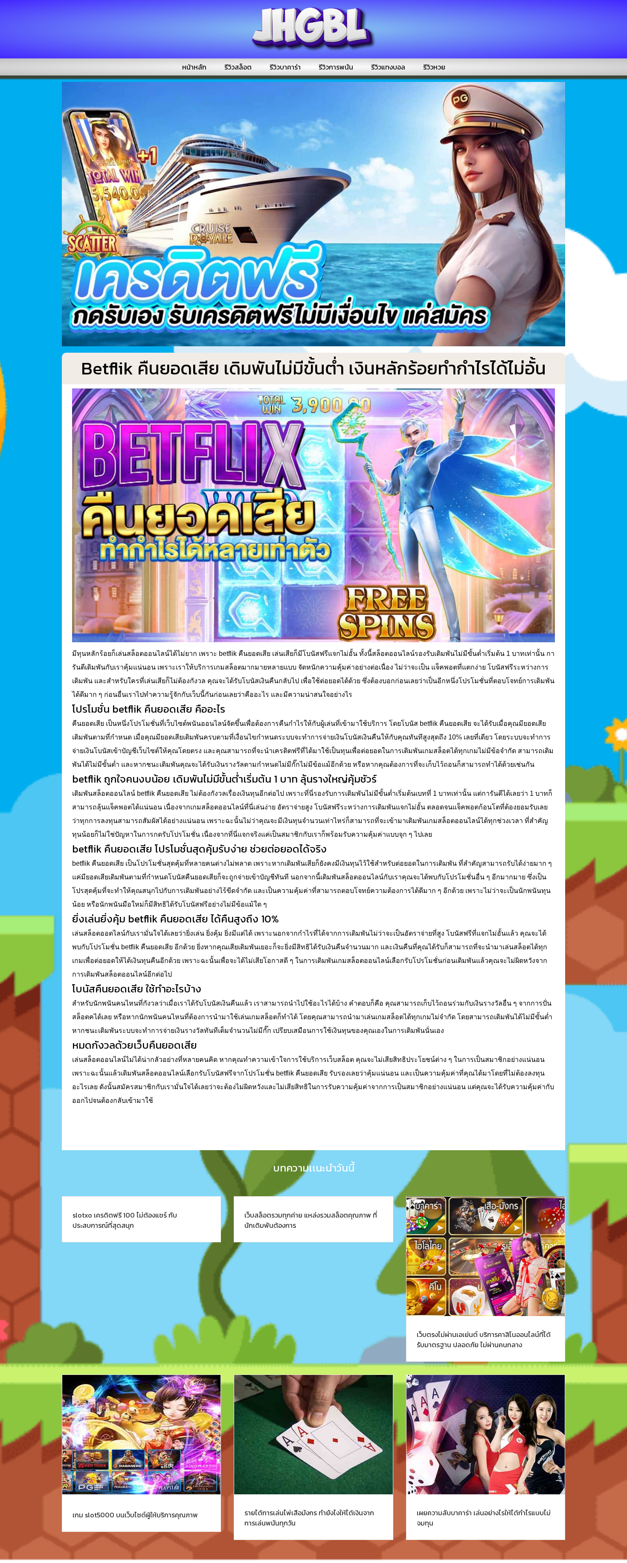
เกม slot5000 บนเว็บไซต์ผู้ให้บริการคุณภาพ (135, 1515)
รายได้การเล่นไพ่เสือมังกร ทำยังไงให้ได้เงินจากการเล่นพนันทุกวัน (309, 1518)
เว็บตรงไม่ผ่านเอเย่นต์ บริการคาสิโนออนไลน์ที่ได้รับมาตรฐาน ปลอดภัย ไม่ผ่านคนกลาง (484, 1339)
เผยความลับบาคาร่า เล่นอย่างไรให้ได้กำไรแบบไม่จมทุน (484, 1518)
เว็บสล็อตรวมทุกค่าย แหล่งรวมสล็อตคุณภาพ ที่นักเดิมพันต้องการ (310, 1220)
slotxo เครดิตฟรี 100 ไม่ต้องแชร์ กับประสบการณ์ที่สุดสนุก (125, 1220)
